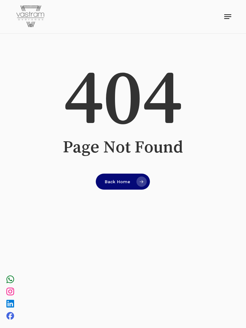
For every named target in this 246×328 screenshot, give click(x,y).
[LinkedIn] (10, 304)
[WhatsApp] (10, 280)
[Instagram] (10, 292)
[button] (227, 16)
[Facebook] (10, 317)
